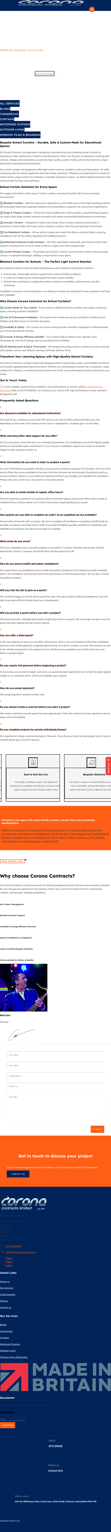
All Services (9, 103)
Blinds (5, 108)
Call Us (52, 1440)
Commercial (9, 114)
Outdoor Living (12, 129)
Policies (4, 1301)
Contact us (18, 1174)
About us (5, 1281)
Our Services (6, 1287)
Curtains (7, 119)
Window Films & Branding (20, 134)
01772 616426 (13, 1246)
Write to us (53, 1465)
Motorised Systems (15, 124)
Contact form (55, 1470)
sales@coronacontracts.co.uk (21, 1252)
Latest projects (7, 1294)
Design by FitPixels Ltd (10, 1521)
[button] (55, 410)
